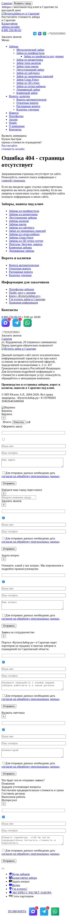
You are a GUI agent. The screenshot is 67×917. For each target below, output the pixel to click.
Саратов (6, 3)
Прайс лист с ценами (22, 292)
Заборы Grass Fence (21, 237)
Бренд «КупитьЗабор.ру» (25, 296)
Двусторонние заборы (23, 217)
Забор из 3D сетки (27, 82)
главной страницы (13, 180)
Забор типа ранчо (27, 66)
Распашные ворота (28, 106)
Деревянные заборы (21, 250)
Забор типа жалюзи (28, 63)
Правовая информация (23, 302)
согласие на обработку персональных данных (30, 476)
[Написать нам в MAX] (39, 33)
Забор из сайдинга (28, 73)
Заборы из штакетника (23, 214)
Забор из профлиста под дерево (44, 56)
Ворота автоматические (31, 99)
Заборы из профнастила (24, 211)
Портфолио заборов (21, 289)
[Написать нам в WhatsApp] (44, 33)
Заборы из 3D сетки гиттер (26, 240)
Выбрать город (22, 3)
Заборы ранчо (17, 224)
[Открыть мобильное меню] (2, 868)
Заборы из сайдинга (21, 227)
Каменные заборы (20, 247)
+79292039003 (56, 33)
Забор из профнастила (30, 53)
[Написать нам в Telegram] (34, 33)
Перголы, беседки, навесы (25, 244)
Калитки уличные (27, 109)
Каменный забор (27, 92)
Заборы (13, 46)
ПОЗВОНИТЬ (17, 911)
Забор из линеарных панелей (34, 76)
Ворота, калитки (19, 96)
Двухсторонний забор (30, 69)
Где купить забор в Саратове (27, 299)
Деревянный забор (28, 89)
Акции (13, 119)
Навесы (14, 112)
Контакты (15, 129)
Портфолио (16, 116)
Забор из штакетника (29, 59)
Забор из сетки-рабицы (31, 86)
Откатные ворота (27, 102)
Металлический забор (30, 49)
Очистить (19, 422)
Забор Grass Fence (27, 79)
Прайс (13, 122)
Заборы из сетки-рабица (24, 234)
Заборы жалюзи (19, 220)
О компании (17, 126)
